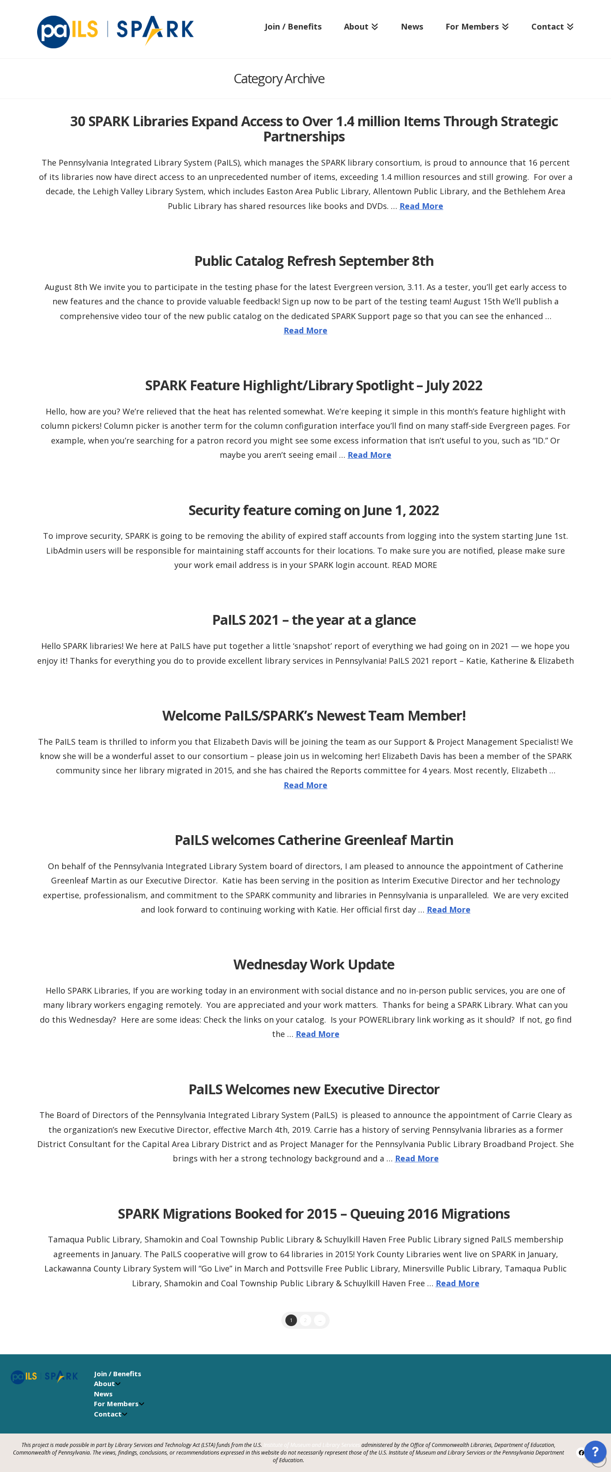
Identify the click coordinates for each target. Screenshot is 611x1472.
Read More (421, 206)
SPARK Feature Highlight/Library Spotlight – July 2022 (313, 384)
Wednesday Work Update (314, 964)
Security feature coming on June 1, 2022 (314, 509)
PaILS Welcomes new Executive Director (313, 1088)
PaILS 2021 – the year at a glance (314, 619)
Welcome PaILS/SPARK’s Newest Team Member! (313, 715)
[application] (595, 1454)
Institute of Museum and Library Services (311, 1445)
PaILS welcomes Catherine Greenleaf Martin (313, 839)
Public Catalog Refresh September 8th (314, 260)
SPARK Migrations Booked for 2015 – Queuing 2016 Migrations (314, 1213)
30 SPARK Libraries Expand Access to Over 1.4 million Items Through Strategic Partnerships (314, 128)
